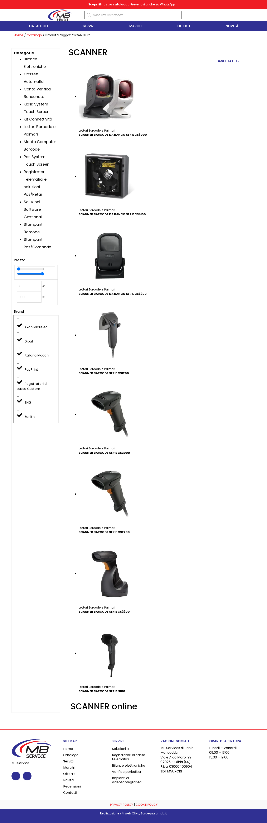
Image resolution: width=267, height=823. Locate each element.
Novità (232, 26)
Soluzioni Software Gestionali (33, 209)
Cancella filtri (228, 61)
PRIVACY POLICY (121, 805)
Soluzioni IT (121, 748)
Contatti (70, 792)
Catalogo (38, 26)
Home (18, 35)
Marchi (135, 26)
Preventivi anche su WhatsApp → (155, 4)
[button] (215, 15)
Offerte (184, 26)
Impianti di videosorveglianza (126, 780)
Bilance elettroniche (128, 765)
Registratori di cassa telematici (128, 757)
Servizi (88, 26)
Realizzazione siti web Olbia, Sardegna (127, 813)
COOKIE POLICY (147, 805)
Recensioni (72, 786)
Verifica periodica (126, 771)
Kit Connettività (38, 119)
